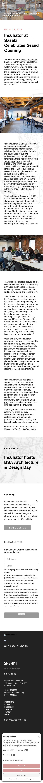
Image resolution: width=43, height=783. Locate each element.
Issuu (6, 714)
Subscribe (21, 614)
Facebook (8, 707)
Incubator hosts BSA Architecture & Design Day (21, 462)
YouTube (8, 709)
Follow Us (17, 528)
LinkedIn (8, 704)
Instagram (9, 702)
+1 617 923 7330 (10, 690)
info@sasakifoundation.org (14, 693)
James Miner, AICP (13, 161)
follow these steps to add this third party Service (21, 595)
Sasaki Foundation (29, 59)
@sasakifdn (26, 519)
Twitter (7, 712)
